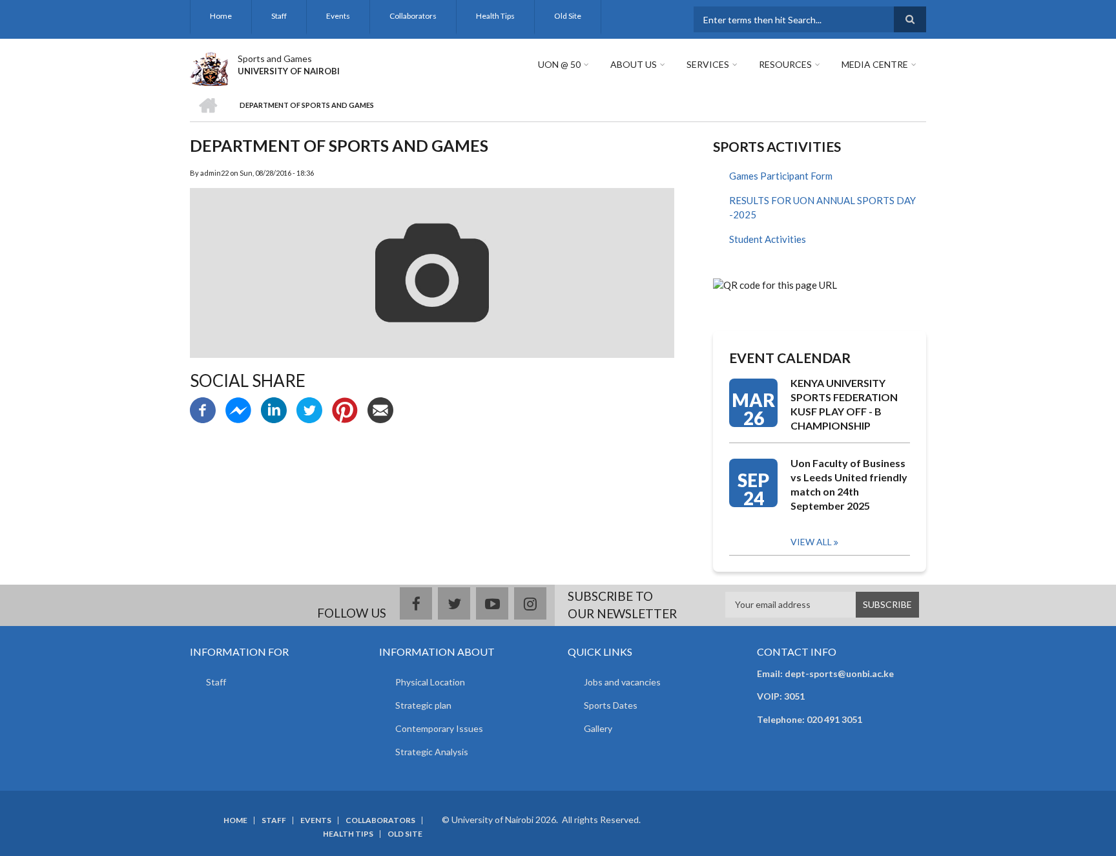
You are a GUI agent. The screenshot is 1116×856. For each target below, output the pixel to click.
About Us (633, 64)
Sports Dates (610, 705)
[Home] (209, 67)
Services (708, 64)
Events (338, 16)
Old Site (567, 16)
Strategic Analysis (431, 751)
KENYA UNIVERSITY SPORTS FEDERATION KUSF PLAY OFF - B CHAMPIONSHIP (844, 404)
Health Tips (495, 16)
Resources (785, 64)
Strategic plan (423, 705)
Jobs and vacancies (622, 681)
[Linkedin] (274, 409)
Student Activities (767, 239)
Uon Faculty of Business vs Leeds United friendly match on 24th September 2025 (848, 484)
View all (811, 541)
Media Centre (875, 64)
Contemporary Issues (439, 728)
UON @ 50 (559, 64)
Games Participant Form (780, 176)
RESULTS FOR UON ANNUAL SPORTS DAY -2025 (822, 207)
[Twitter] (309, 409)
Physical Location (430, 681)
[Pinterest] (345, 409)
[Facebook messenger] (238, 409)
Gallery (598, 728)
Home (221, 16)
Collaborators (413, 16)
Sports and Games (275, 58)
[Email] (380, 409)
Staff (279, 16)
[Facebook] (203, 409)
